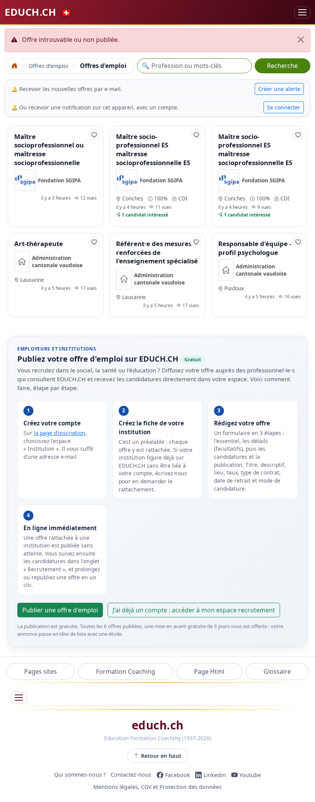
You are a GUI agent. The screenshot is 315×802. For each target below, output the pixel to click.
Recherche (282, 65)
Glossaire (277, 671)
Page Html (209, 671)
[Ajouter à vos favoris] (94, 135)
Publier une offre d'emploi (60, 610)
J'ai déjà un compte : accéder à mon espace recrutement (194, 610)
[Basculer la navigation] (302, 12)
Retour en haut (161, 755)
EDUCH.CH (38, 12)
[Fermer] (301, 39)
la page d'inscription (59, 433)
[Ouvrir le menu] (19, 697)
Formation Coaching (125, 671)
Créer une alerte (279, 89)
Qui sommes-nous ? (80, 775)
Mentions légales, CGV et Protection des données (157, 787)
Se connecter (283, 107)
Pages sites (40, 671)
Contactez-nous (131, 775)
